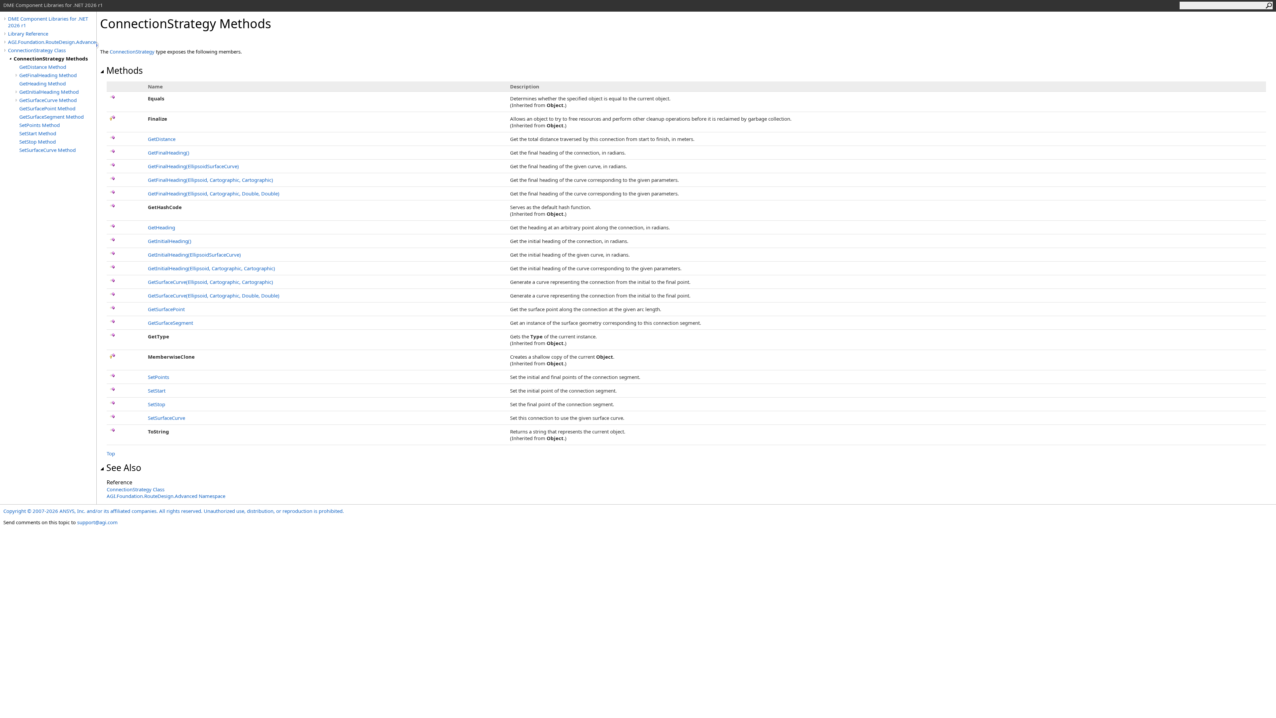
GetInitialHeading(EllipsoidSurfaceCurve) (194, 254)
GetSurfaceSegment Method (51, 116)
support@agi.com (97, 522)
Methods (124, 70)
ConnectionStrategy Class (37, 50)
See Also (123, 468)
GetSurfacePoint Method (47, 108)
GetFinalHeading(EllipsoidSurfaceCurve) (193, 166)
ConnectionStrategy (132, 51)
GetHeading (161, 227)
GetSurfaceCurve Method (48, 100)
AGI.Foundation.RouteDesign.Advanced (52, 42)
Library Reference (28, 33)
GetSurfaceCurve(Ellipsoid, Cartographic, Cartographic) (210, 282)
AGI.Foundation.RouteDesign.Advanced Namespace (166, 496)
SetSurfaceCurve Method (47, 150)
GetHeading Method (42, 83)
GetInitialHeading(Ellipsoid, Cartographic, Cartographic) (211, 268)
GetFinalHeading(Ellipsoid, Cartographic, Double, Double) (213, 193)
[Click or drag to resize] (98, 45)
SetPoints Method (39, 125)
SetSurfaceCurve (166, 418)
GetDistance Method (42, 66)
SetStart (156, 390)
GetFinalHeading (168, 152)
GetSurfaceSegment (170, 322)
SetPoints (158, 377)
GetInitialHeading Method (49, 91)
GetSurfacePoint (166, 309)
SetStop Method (37, 141)
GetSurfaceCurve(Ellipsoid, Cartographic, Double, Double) (213, 295)
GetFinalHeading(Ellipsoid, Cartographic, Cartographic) (210, 180)
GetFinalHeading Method (48, 75)
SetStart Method (37, 133)
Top (111, 453)
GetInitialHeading (169, 241)
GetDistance (161, 139)
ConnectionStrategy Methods (51, 58)
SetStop (156, 404)
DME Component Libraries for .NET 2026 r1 (48, 22)
